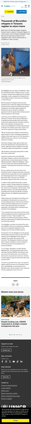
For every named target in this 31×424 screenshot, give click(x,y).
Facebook (2, 361)
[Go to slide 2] (12, 335)
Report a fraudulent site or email (10, 396)
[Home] (9, 6)
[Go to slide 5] (17, 335)
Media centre (5, 391)
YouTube (14, 361)
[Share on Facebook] (17, 284)
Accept (15, 420)
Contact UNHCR (6, 388)
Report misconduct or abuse (9, 393)
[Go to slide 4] (15, 335)
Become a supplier (6, 399)
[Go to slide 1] (10, 335)
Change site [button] (22, 1)
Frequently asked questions (9, 385)
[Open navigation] (2, 6)
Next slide (28, 306)
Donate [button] (25, 7)
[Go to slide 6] (18, 335)
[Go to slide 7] (20, 335)
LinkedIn (21, 361)
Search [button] (22, 7)
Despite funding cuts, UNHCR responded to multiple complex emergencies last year (14, 323)
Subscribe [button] (6, 377)
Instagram (6, 361)
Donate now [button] (6, 350)
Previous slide (3, 306)
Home (2, 16)
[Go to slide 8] (22, 335)
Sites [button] (29, 7)
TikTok (17, 361)
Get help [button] (22, 12)
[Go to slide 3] (13, 335)
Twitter (10, 361)
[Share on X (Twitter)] (13, 284)
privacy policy (18, 412)
